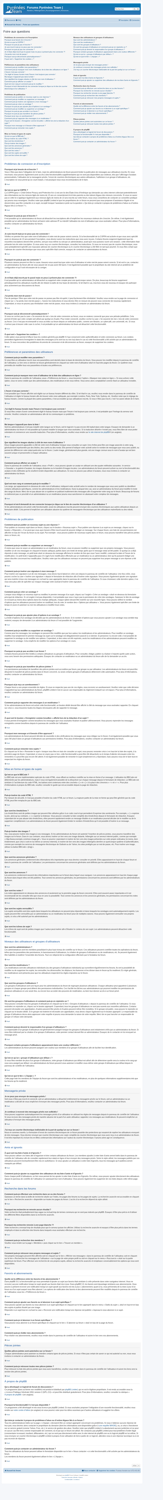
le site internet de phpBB (99, 432)
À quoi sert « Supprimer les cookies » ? (19, 59)
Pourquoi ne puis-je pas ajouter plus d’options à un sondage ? (28, 106)
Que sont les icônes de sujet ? (16, 155)
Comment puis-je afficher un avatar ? (19, 81)
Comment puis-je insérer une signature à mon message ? (26, 102)
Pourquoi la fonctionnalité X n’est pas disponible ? (92, 134)
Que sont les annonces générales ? (18, 146)
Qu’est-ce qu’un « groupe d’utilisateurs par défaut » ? (93, 54)
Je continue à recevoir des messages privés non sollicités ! (95, 67)
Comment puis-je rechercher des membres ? (90, 95)
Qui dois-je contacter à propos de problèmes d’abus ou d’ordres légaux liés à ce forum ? (103, 138)
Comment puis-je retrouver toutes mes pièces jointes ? (94, 124)
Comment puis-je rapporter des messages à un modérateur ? (28, 118)
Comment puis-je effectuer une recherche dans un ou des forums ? (98, 88)
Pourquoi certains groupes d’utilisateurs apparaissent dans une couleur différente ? (104, 52)
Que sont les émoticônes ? (15, 141)
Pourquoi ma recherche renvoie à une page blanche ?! (94, 93)
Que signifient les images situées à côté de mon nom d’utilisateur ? (30, 79)
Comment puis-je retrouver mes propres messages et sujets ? (96, 98)
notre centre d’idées (22, 1410)
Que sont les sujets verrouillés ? (17, 153)
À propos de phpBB (13, 1395)
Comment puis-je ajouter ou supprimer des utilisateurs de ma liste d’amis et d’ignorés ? (106, 80)
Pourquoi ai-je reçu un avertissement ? (19, 116)
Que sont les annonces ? (14, 148)
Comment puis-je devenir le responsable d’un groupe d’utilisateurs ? (99, 49)
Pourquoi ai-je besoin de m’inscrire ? (18, 40)
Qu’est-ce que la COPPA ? (14, 42)
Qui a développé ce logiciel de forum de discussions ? (93, 132)
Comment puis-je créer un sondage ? (19, 104)
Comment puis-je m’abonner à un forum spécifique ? (93, 111)
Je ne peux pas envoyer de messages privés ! (90, 65)
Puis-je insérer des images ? (15, 143)
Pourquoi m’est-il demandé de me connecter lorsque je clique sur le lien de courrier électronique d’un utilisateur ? (36, 87)
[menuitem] (18, 20)
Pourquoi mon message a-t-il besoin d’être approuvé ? (25, 126)
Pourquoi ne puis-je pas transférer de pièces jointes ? (25, 114)
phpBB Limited (71, 1390)
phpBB (66, 1475)
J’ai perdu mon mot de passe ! (16, 54)
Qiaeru (81, 1477)
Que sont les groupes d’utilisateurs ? (87, 45)
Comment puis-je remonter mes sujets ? (20, 128)
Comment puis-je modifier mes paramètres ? (21, 67)
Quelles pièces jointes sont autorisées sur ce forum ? (93, 121)
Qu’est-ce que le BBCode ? (15, 136)
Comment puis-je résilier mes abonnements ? (90, 113)
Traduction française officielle (69, 1477)
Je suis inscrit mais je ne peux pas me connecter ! (23, 47)
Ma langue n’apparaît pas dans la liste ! (19, 77)
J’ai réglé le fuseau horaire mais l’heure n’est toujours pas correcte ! (30, 74)
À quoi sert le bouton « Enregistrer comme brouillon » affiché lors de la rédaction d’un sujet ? (37, 122)
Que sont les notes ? (12, 150)
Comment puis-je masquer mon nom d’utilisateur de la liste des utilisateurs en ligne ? (37, 70)
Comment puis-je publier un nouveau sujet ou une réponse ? (27, 97)
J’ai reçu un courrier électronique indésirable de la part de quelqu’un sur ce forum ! (104, 70)
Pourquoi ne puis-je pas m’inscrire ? (18, 45)
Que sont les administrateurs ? (85, 40)
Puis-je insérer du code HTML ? (17, 139)
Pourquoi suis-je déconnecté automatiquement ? (23, 57)
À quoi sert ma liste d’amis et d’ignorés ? (88, 78)
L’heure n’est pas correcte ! (15, 72)
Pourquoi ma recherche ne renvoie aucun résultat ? (92, 91)
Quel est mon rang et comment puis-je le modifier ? (24, 84)
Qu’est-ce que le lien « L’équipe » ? (86, 57)
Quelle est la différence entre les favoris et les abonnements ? (96, 106)
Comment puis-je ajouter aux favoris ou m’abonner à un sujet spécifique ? (101, 108)
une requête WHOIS (107, 1426)
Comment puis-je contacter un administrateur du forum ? (94, 142)
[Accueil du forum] (15, 9)
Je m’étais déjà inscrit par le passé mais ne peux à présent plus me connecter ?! (35, 52)
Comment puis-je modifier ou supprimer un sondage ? (25, 109)
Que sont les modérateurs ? (84, 42)
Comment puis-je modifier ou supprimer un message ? (25, 99)
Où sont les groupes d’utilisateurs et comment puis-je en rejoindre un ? (100, 47)
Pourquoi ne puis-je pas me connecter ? (20, 49)
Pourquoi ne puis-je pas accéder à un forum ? (22, 111)
